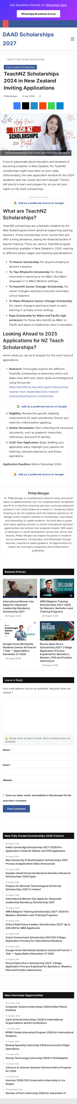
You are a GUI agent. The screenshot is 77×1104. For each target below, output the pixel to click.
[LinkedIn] (34, 105)
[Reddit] (42, 105)
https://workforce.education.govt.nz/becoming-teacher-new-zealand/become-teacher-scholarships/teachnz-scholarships (39, 391)
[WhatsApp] (51, 105)
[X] (25, 105)
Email (7, 765)
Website (7, 780)
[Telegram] (60, 105)
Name (7, 749)
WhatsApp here (56, 5)
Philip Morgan (11, 96)
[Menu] (72, 40)
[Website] (28, 556)
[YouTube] (48, 556)
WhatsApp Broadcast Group (38, 13)
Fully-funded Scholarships (30, 59)
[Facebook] (17, 105)
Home (9, 59)
